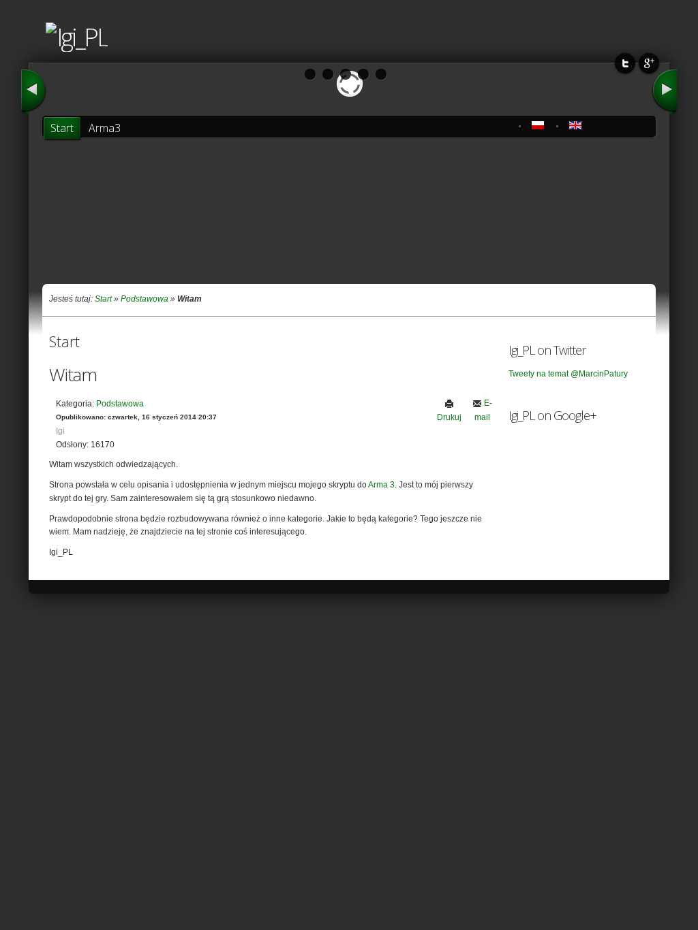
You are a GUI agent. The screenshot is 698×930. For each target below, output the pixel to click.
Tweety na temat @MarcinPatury (568, 374)
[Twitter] (625, 63)
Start (103, 299)
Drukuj (449, 417)
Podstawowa (144, 299)
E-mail (483, 409)
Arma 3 (381, 485)
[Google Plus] (649, 63)
